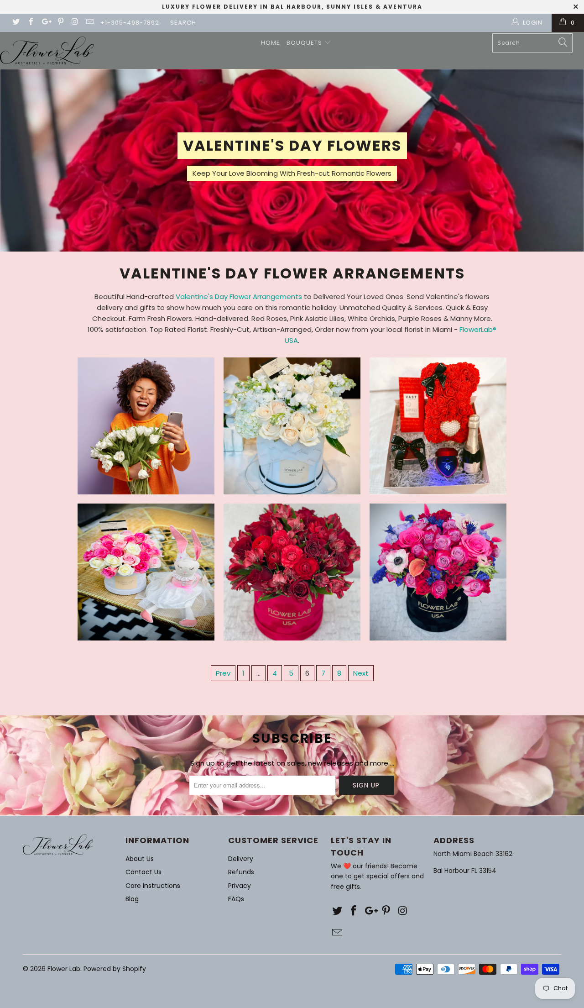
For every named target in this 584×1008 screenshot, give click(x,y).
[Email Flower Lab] (89, 22)
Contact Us (143, 872)
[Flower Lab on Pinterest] (60, 22)
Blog (132, 898)
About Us (139, 858)
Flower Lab (63, 968)
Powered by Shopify (114, 968)
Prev (223, 673)
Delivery (240, 858)
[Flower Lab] (47, 50)
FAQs (236, 898)
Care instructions (152, 885)
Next (361, 673)
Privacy (239, 885)
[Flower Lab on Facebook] (30, 22)
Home (270, 42)
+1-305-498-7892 (129, 22)
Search (183, 22)
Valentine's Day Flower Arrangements (239, 296)
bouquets (305, 42)
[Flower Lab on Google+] (45, 22)
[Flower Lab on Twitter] (15, 22)
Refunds (241, 872)
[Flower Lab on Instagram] (75, 22)
